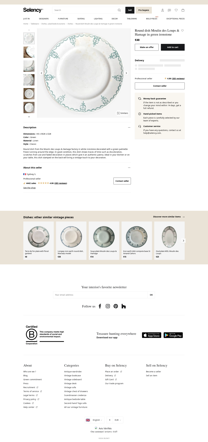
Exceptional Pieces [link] (176, 18)
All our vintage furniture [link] (75, 407)
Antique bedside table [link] (74, 399)
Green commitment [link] (32, 379)
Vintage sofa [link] (70, 387)
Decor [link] (115, 18)
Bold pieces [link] (151, 18)
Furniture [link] (63, 18)
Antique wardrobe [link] (73, 371)
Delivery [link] (110, 375)
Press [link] (25, 383)
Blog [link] (25, 375)
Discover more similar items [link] (167, 216)
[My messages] (169, 10)
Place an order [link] (113, 371)
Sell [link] (130, 10)
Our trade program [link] (114, 383)
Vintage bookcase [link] (72, 375)
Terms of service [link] (32, 391)
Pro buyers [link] (143, 10)
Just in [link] (26, 18)
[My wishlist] (176, 10)
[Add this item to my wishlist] (182, 31)
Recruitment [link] (30, 387)
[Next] (29, 117)
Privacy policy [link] (31, 399)
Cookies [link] (28, 403)
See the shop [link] (29, 187)
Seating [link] (81, 18)
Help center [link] (30, 407)
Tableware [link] (132, 18)
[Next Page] (126, 73)
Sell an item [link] (151, 375)
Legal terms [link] (30, 395)
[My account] (162, 10)
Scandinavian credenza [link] (75, 395)
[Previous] (29, 30)
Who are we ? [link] (29, 371)
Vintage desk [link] (70, 383)
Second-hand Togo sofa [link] (75, 403)
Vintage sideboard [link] (73, 379)
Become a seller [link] (153, 371)
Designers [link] (44, 18)
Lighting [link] (98, 18)
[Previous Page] (41, 73)
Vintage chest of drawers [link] (76, 391)
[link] (33, 10)
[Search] (119, 10)
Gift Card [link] (111, 379)
